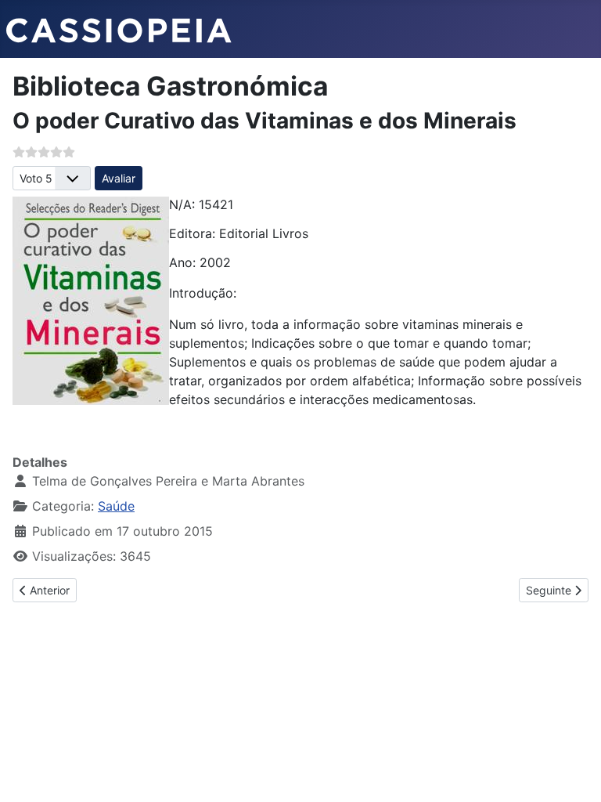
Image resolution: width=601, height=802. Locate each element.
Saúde (116, 506)
